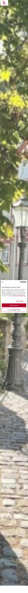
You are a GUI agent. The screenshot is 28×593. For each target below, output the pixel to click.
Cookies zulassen (14, 305)
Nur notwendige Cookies (14, 310)
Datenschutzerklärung (19, 296)
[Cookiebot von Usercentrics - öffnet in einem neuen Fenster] (20, 282)
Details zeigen (19, 301)
